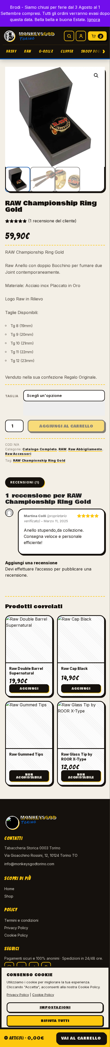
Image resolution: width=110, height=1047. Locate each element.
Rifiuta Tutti (55, 1021)
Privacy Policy (16, 928)
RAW (27, 51)
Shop (8, 896)
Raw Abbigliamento (85, 449)
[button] (96, 75)
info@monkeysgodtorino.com (29, 864)
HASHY (11, 51)
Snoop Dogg (91, 51)
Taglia (11, 396)
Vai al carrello (81, 1038)
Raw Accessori (18, 454)
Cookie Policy (16, 935)
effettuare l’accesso (34, 569)
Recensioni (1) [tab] (24, 482)
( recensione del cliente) (52, 220)
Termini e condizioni (21, 920)
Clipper (67, 51)
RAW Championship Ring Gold (39, 460)
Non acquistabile (29, 776)
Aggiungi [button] (29, 689)
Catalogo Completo (40, 449)
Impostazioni (55, 1007)
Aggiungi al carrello (66, 426)
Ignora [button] (93, 19)
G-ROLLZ (46, 51)
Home (9, 889)
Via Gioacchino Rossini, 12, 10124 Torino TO (41, 855)
